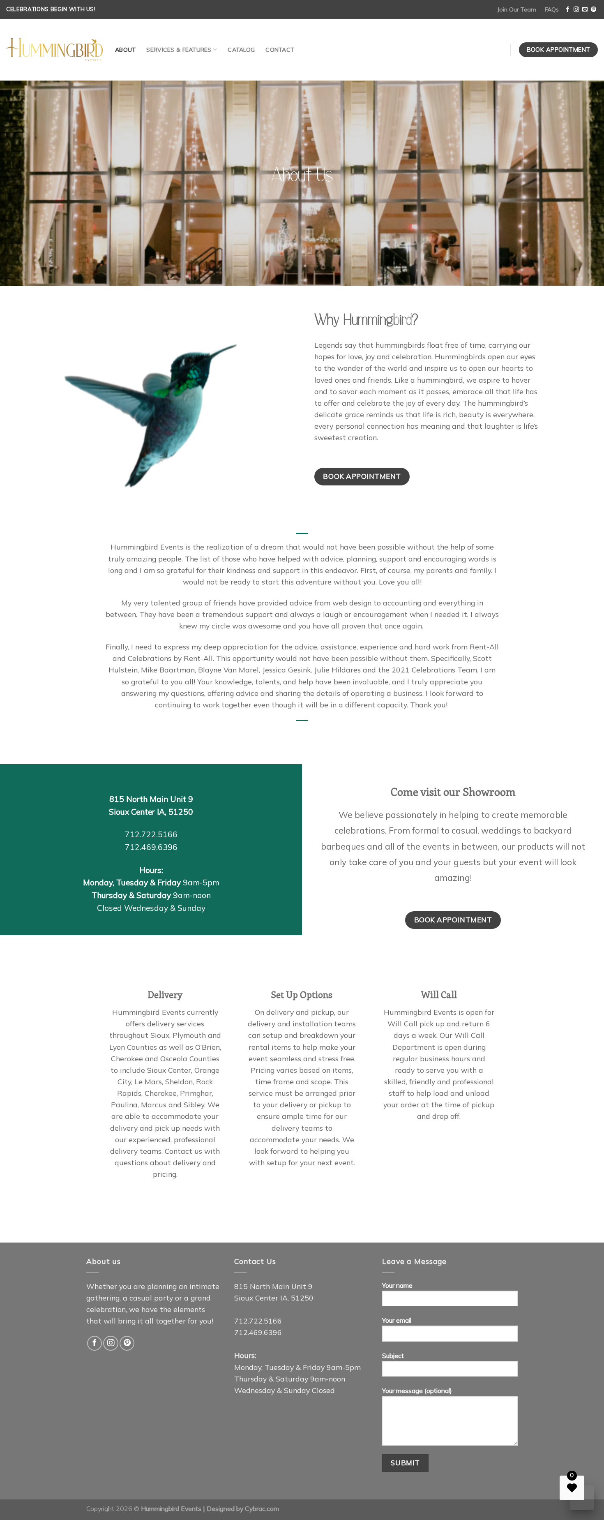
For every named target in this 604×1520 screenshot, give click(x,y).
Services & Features (178, 49)
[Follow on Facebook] (567, 10)
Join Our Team (517, 9)
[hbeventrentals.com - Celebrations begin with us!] (54, 49)
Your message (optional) (417, 1390)
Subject (393, 1355)
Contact (279, 49)
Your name (397, 1285)
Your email (396, 1320)
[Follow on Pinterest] (593, 10)
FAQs (552, 9)
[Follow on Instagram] (576, 10)
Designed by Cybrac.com (243, 1508)
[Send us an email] (585, 10)
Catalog (241, 49)
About (125, 49)
